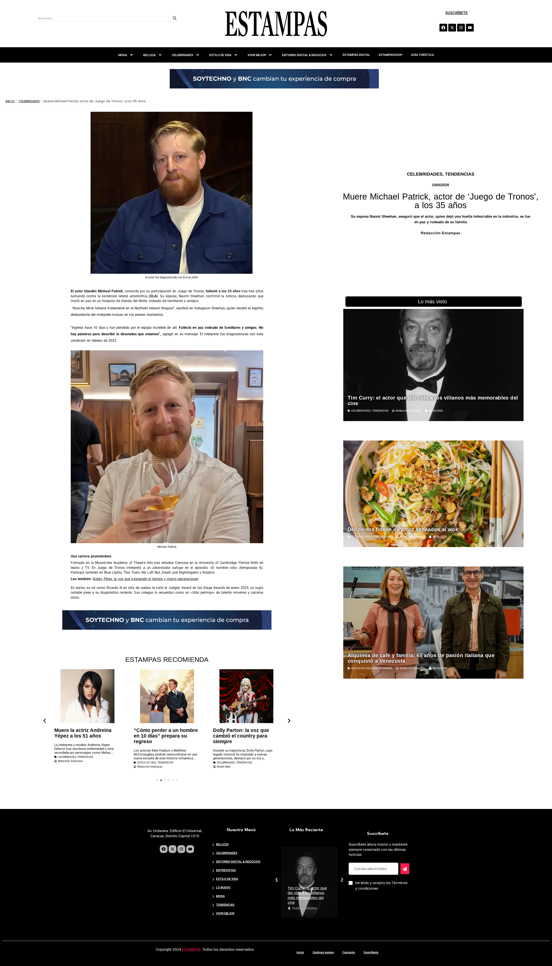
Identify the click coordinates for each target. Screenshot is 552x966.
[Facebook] (443, 27)
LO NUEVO (223, 887)
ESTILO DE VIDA (220, 55)
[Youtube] (470, 27)
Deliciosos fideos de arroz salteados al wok (403, 529)
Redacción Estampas (304, 907)
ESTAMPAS (191, 949)
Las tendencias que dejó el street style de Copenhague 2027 (245, 735)
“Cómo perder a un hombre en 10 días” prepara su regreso (86, 735)
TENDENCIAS (459, 173)
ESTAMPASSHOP (390, 55)
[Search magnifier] (175, 18)
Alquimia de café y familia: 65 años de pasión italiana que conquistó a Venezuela (421, 658)
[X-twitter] (452, 27)
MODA (122, 55)
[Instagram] (461, 27)
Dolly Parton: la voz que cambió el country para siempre (162, 735)
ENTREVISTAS (226, 870)
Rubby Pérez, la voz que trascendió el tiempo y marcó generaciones (145, 579)
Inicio (300, 952)
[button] (44, 721)
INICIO (10, 101)
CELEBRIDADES (182, 55)
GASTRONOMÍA (382, 536)
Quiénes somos (323, 952)
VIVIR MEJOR (257, 55)
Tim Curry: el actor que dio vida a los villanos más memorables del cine (433, 400)
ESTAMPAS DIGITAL (356, 55)
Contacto (348, 952)
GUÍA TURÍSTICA (422, 55)
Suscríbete (371, 952)
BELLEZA (149, 55)
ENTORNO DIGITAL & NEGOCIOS (304, 55)
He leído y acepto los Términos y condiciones (381, 885)
